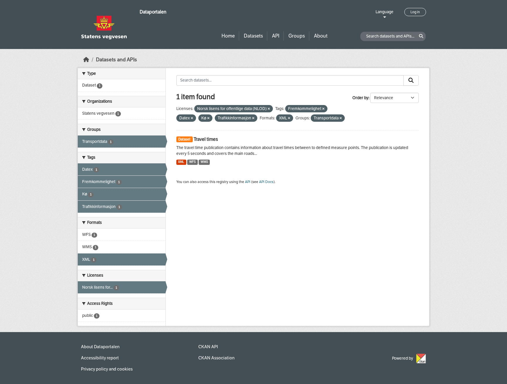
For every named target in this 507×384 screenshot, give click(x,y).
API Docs (266, 182)
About (320, 36)
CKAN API (208, 346)
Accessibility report (100, 358)
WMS (204, 162)
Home (228, 36)
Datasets (253, 36)
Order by (360, 97)
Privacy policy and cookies (107, 369)
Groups (296, 36)
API (275, 36)
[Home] (86, 60)
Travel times (206, 139)
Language (384, 11)
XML (181, 162)
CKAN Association (216, 358)
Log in (415, 12)
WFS (192, 162)
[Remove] (269, 109)
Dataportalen (153, 12)
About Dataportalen (100, 346)
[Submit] (411, 80)
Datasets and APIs (116, 60)
